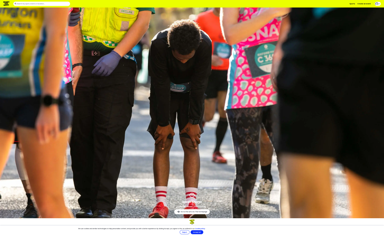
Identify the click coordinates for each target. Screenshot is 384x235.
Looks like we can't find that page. (192, 206)
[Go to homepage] (6, 3)
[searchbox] (41, 4)
